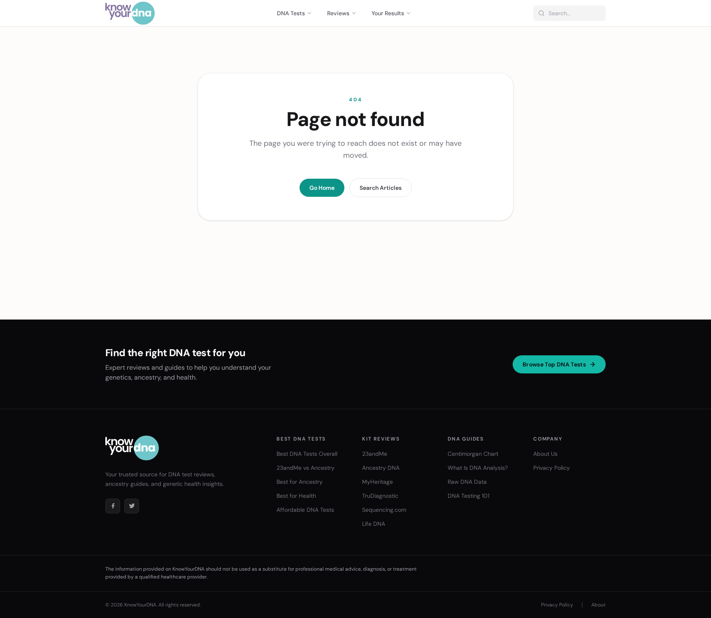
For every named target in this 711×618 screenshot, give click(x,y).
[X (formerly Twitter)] (131, 506)
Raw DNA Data (467, 481)
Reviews (338, 13)
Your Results (388, 13)
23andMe (374, 453)
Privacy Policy (551, 467)
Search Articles (381, 187)
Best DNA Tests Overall (306, 453)
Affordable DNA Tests (305, 509)
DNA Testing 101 (468, 495)
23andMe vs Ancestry (305, 467)
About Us (545, 453)
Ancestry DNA (381, 467)
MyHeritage (377, 481)
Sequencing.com (384, 509)
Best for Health (296, 495)
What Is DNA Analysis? (478, 467)
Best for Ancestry (299, 481)
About (598, 605)
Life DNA (373, 523)
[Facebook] (112, 506)
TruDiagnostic (380, 495)
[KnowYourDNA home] (130, 13)
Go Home (322, 187)
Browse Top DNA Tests (554, 364)
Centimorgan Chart (473, 453)
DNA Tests (291, 13)
